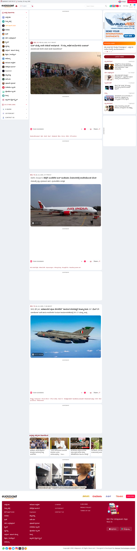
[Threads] (22, 548)
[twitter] (19, 548)
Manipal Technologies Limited (125, 548)
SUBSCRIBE (132, 2)
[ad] (120, 25)
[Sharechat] (25, 548)
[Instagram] (16, 548)
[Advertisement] (66, 26)
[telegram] (13, 548)
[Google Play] (126, 529)
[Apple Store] (113, 529)
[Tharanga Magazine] (86, 496)
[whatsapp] (3, 548)
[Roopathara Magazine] (97, 496)
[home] (7, 6)
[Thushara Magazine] (108, 496)
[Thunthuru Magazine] (119, 496)
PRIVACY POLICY (85, 508)
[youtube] (10, 548)
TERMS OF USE (85, 511)
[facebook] (6, 548)
